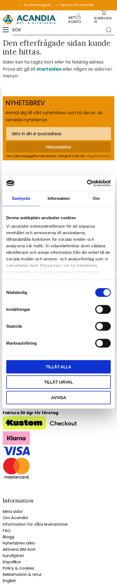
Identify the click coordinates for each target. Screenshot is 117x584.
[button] (7, 32)
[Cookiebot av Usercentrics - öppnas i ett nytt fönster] (87, 183)
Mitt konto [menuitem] (75, 19)
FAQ (7, 530)
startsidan (49, 69)
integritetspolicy (98, 156)
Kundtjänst (13, 555)
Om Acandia (15, 517)
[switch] (103, 309)
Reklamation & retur (22, 574)
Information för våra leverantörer (35, 524)
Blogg (8, 537)
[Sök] (108, 29)
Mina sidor (13, 511)
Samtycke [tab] (21, 198)
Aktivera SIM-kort (19, 549)
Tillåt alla (58, 366)
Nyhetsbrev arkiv (19, 543)
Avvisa (58, 397)
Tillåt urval (58, 382)
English (9, 580)
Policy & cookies (18, 568)
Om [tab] (96, 198)
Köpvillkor (12, 562)
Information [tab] (59, 198)
